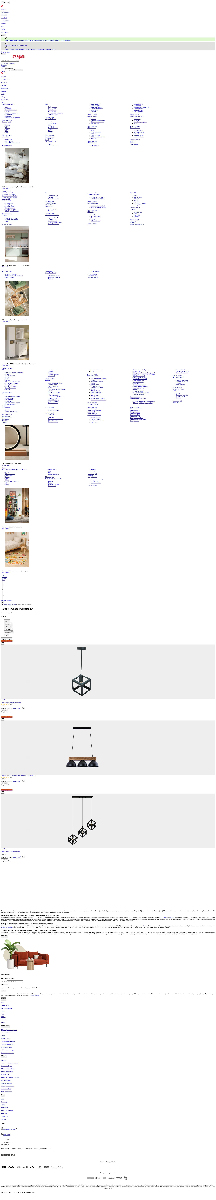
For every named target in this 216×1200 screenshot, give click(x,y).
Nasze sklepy (4, 1102)
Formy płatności (5, 1074)
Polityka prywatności (6, 1083)
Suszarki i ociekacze (138, 388)
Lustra (135, 123)
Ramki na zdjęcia (52, 384)
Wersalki (7, 111)
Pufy (49, 472)
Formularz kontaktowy (9, 1129)
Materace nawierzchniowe (98, 120)
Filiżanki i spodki (95, 386)
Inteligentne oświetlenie (97, 421)
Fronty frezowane (10, 206)
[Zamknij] (2, 2)
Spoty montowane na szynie (55, 419)
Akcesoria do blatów (53, 198)
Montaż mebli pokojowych (8, 1041)
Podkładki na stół (95, 393)
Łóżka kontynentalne (96, 107)
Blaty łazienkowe (138, 134)
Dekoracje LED (52, 398)
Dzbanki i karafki (95, 390)
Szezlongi (8, 116)
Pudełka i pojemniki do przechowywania (144, 401)
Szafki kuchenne (52, 209)
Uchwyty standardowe (11, 218)
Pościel (50, 483)
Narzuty (7, 380)
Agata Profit (4, 18)
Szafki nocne (94, 110)
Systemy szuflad (52, 221)
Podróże (93, 471)
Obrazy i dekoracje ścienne (55, 383)
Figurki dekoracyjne (53, 393)
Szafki (7, 129)
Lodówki (136, 200)
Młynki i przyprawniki (139, 376)
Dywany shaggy (9, 398)
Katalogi (3, 29)
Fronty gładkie (9, 203)
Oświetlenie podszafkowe (98, 197)
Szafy (6, 478)
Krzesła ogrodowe (138, 108)
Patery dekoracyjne (53, 395)
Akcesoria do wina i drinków (98, 400)
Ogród (3, 575)
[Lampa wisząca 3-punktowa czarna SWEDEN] (108, 821)
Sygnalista (3, 1119)
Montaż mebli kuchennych (8, 1044)
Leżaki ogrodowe (138, 111)
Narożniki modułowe (11, 110)
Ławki (50, 132)
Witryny (7, 128)
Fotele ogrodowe (138, 104)
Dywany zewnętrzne (53, 374)
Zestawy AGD (137, 205)
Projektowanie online (6, 1047)
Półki (6, 131)
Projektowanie (4, 32)
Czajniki (93, 214)
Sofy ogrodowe (95, 145)
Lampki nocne (95, 481)
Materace (93, 119)
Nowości (4, 578)
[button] (4, 937)
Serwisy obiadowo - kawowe (98, 378)
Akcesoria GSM (180, 396)
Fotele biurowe (95, 134)
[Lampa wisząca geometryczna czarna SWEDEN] (108, 671)
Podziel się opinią (5, 1038)
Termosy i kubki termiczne (98, 398)
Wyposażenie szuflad (53, 218)
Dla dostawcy (4, 1107)
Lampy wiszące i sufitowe (98, 480)
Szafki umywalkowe (139, 132)
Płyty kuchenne (138, 197)
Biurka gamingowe (96, 132)
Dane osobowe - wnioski (7, 1053)
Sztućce (93, 383)
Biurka (92, 130)
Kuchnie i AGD (6, 191)
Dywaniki (50, 371)
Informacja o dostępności (7, 1086)
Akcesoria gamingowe (182, 395)
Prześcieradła (8, 377)
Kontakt (3, 1035)
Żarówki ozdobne (95, 419)
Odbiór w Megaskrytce (7, 1071)
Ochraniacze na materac (97, 122)
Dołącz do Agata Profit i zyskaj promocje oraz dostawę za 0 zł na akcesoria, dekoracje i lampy (30, 49)
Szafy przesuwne (52, 107)
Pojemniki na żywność (139, 385)
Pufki (92, 371)
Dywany (50, 481)
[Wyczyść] (17, 61)
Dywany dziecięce (10, 401)
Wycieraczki (51, 376)
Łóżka (49, 144)
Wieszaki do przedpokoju (140, 122)
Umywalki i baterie (139, 137)
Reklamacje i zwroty (6, 1032)
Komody (7, 125)
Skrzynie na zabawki (53, 474)
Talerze (93, 380)
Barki (6, 132)
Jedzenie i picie (52, 486)
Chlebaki (135, 389)
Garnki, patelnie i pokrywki (140, 370)
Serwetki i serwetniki (96, 397)
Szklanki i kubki (95, 384)
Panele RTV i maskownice (12, 142)
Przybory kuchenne (138, 371)
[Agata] (108, 57)
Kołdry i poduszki (10, 375)
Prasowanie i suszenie (182, 373)
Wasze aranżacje (5, 20)
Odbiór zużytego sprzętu (7, 1050)
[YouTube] (10, 1156)
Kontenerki (94, 138)
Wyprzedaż (4, 15)
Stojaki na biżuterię (53, 401)
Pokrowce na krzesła (10, 386)
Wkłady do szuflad (138, 391)
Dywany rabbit (9, 399)
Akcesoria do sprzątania (182, 371)
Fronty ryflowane (10, 208)
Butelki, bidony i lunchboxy (140, 386)
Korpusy (50, 210)
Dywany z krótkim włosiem (12, 396)
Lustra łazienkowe (138, 135)
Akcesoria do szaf (53, 114)
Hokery (50, 129)
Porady (2, 26)
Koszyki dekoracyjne (53, 400)
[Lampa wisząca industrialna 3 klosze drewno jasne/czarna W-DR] (108, 747)
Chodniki (50, 373)
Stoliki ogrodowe (138, 110)
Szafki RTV (8, 139)
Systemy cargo (52, 219)
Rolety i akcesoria (10, 385)
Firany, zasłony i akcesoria (12, 383)
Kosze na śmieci (180, 370)
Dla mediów (4, 1113)
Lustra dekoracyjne (53, 386)
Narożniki (8, 108)
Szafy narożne (52, 111)
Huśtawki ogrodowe (139, 105)
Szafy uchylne (52, 108)
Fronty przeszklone (10, 209)
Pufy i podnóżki (9, 114)
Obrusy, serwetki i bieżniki (12, 381)
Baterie (135, 213)
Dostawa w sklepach (6, 1066)
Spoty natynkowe (52, 420)
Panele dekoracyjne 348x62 (98, 207)
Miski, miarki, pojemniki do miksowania (144, 374)
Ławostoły (51, 126)
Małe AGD (136, 383)
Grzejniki (178, 398)
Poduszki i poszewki (53, 484)
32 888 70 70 (6, 1135)
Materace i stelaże (10, 474)
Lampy (4, 405)
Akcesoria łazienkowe (54, 275)
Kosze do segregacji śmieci (55, 222)
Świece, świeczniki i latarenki (56, 397)
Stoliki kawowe (52, 123)
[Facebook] (2, 1156)
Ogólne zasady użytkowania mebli (10, 1077)
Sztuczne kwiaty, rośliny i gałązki (57, 389)
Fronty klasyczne (10, 205)
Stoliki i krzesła (52, 469)
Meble (3, 102)
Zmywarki (136, 201)
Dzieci (3, 468)
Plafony (7, 410)
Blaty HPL (51, 197)
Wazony (50, 390)
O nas (2, 1099)
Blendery (93, 218)
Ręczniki (50, 278)
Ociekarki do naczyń (53, 224)
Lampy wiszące (12, 604)
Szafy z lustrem (52, 110)
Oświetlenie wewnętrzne (97, 198)
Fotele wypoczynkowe (11, 113)
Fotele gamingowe (96, 135)
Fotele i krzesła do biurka (12, 481)
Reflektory (51, 417)
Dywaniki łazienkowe (54, 277)
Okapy (135, 195)
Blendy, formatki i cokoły (12, 211)
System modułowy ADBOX (55, 113)
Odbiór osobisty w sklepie (8, 1068)
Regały (7, 126)
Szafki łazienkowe (138, 130)
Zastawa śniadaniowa (96, 392)
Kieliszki (93, 389)
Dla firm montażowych (7, 1110)
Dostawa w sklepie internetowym (9, 1063)
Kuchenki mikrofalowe (140, 203)
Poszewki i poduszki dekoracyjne (14, 372)
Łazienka (4, 270)
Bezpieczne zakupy (6, 1080)
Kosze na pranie (95, 271)
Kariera (3, 1104)
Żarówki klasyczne (96, 417)
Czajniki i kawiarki (138, 382)
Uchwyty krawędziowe (11, 219)
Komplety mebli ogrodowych (141, 107)
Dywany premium (10, 404)
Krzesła (50, 122)
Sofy (6, 107)
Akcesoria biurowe (53, 403)
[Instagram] (4, 1156)
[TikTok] (13, 1156)
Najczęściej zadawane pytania (9, 1030)
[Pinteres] (7, 1156)
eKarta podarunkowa (6, 1091)
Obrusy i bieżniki (95, 395)
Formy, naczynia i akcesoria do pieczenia (144, 373)
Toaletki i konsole (53, 128)
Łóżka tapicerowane (53, 145)
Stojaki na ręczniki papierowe (141, 392)
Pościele (7, 374)
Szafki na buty (137, 119)
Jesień (3, 580)
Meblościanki (9, 141)
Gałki (6, 221)
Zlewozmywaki (138, 212)
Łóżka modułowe (95, 104)
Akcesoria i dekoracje (8, 368)
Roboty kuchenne (95, 216)
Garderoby (136, 120)
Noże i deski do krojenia (139, 377)
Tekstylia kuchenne (10, 388)
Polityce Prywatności (35, 995)
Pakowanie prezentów (97, 370)
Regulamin (3, 1060)
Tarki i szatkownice (138, 380)
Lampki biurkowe (96, 483)
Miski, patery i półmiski (97, 381)
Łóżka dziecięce (95, 105)
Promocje (3, 1019)
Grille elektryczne (95, 221)
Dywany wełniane (53, 370)
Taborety (50, 131)
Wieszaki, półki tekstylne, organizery (143, 403)
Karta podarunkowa (6, 1089)
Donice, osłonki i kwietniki (55, 392)
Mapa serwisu (4, 1116)
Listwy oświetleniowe (11, 411)
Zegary (50, 387)
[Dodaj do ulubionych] (2, 643)
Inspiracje (3, 23)
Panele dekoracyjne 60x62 (98, 206)
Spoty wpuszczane (53, 422)
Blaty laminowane (53, 195)
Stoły (49, 125)
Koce (6, 378)
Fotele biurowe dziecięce (97, 137)
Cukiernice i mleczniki (97, 387)
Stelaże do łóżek (95, 123)
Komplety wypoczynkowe (12, 117)
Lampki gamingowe (53, 410)
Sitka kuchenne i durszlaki (140, 379)
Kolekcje (4, 577)
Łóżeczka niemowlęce (97, 108)
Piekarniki (136, 198)
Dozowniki (137, 215)
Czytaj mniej (4, 935)
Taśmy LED (94, 422)
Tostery (93, 219)
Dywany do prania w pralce (12, 402)
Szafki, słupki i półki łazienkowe (14, 275)
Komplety (136, 216)
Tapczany (93, 111)
